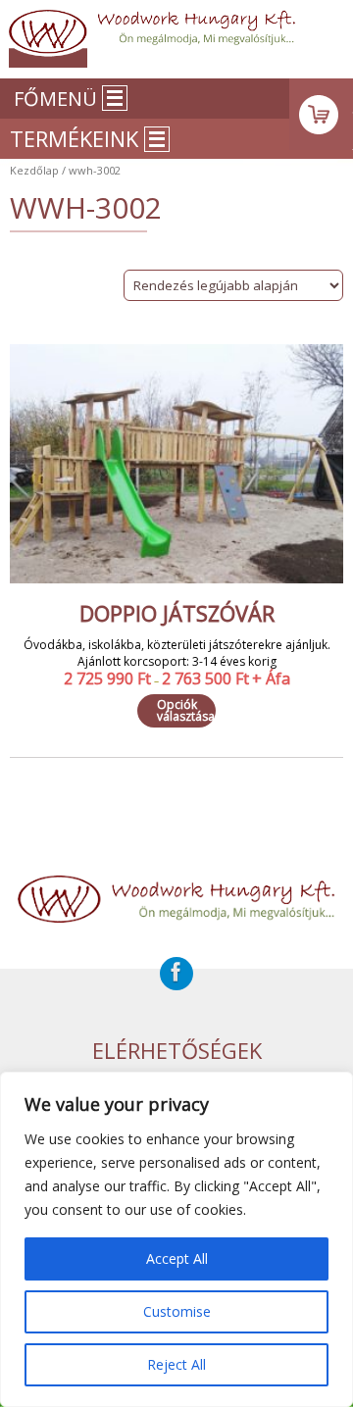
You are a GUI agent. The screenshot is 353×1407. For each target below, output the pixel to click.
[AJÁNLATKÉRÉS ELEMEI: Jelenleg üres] (321, 114)
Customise (177, 1311)
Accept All (177, 1258)
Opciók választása (186, 710)
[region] (176, 1239)
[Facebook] (176, 973)
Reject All (176, 1364)
